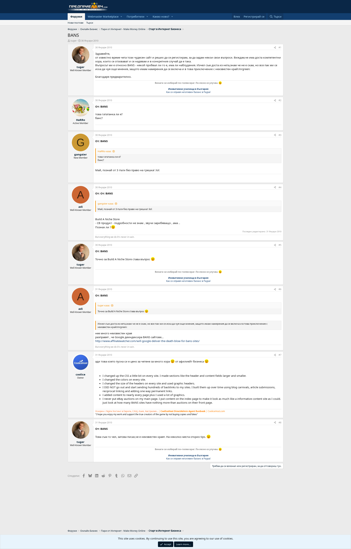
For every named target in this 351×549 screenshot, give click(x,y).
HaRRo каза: (104, 151)
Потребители (135, 16)
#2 (280, 100)
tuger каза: (104, 305)
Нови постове (75, 22)
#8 (280, 422)
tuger (74, 40)
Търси (89, 22)
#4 (280, 187)
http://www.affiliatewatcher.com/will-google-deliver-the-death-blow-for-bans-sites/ (147, 341)
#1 (280, 47)
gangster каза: (106, 203)
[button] (121, 16)
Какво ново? (161, 16)
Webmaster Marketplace (103, 16)
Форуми (76, 16)
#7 (280, 354)
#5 (280, 245)
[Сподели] (275, 48)
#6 (280, 289)
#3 (280, 135)
